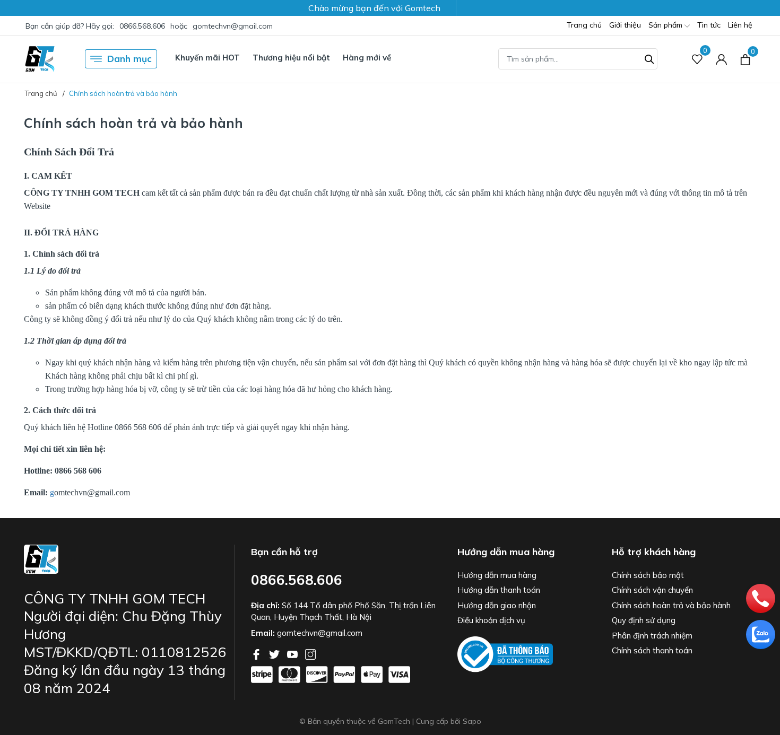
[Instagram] (310, 653)
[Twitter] (275, 653)
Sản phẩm (666, 25)
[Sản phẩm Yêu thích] (697, 59)
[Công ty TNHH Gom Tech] (40, 59)
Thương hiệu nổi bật (291, 57)
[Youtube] (293, 653)
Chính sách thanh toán (652, 650)
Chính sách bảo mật (648, 575)
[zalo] (757, 631)
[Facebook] (257, 653)
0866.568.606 (142, 26)
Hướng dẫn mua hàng (496, 575)
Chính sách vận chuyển (652, 590)
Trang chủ (584, 25)
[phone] (757, 595)
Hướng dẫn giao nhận (496, 605)
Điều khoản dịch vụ (491, 620)
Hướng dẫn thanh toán (498, 590)
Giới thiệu (625, 25)
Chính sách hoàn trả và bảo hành (671, 605)
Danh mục (129, 58)
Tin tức (709, 25)
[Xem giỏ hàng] (745, 59)
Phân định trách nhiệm (652, 636)
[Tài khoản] (721, 59)
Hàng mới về (367, 57)
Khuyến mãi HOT (207, 57)
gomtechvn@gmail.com (233, 26)
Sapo (472, 721)
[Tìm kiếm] (649, 57)
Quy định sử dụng (643, 620)
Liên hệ (740, 25)
